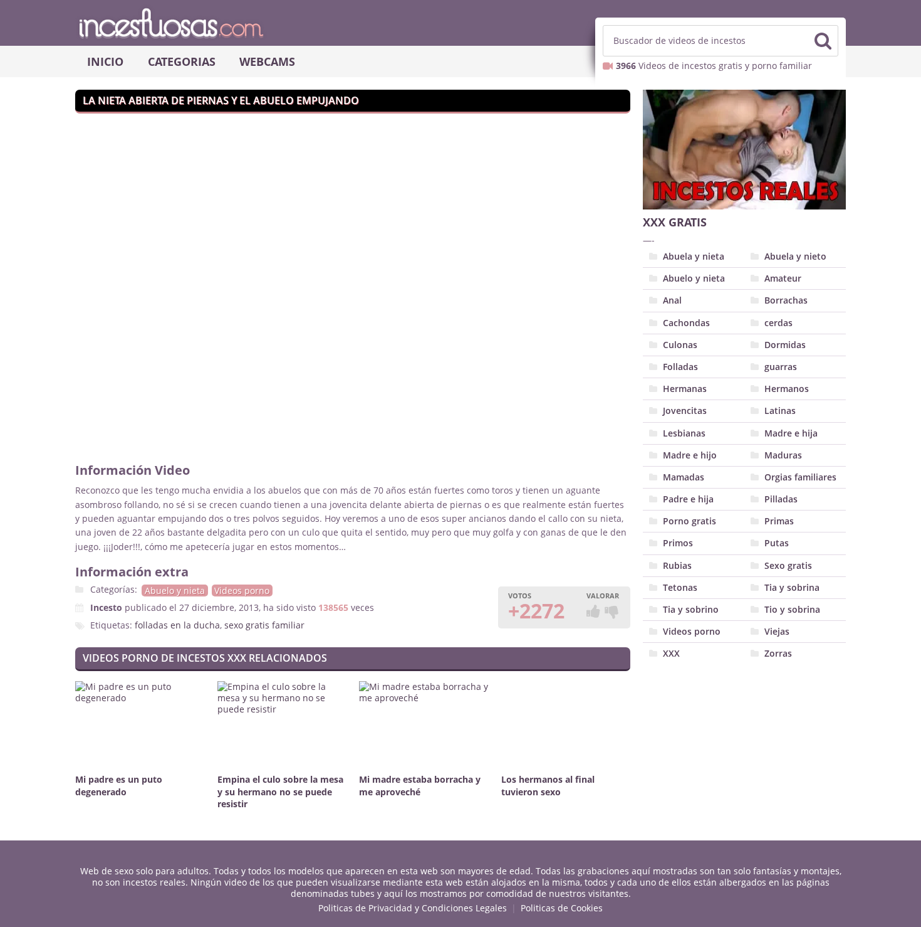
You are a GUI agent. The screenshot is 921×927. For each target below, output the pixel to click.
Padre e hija (688, 499)
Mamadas (683, 477)
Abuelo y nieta (175, 590)
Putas (776, 543)
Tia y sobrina (792, 587)
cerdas (778, 323)
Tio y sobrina (792, 609)
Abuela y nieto (795, 256)
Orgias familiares (800, 477)
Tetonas (680, 587)
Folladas (680, 367)
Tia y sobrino (691, 609)
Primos (678, 543)
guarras (780, 367)
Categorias (182, 61)
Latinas (780, 410)
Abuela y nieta (693, 256)
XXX (671, 653)
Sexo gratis (788, 565)
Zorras (778, 653)
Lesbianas (684, 433)
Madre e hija (791, 433)
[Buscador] (822, 40)
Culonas (680, 345)
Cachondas (686, 323)
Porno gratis (689, 521)
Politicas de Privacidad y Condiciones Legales (412, 908)
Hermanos (786, 389)
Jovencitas (685, 410)
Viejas (776, 631)
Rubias (677, 565)
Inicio (105, 61)
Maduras (783, 455)
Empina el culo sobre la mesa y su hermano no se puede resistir (280, 791)
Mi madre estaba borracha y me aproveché (420, 785)
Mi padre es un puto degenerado (118, 785)
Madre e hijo (690, 455)
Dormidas (785, 345)
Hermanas (685, 389)
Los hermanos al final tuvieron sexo (548, 785)
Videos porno (241, 590)
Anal (672, 300)
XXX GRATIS (675, 222)
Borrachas (786, 300)
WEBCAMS (267, 61)
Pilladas (781, 499)
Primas (779, 521)
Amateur (782, 278)
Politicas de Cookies (562, 908)
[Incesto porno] (460, 22)
